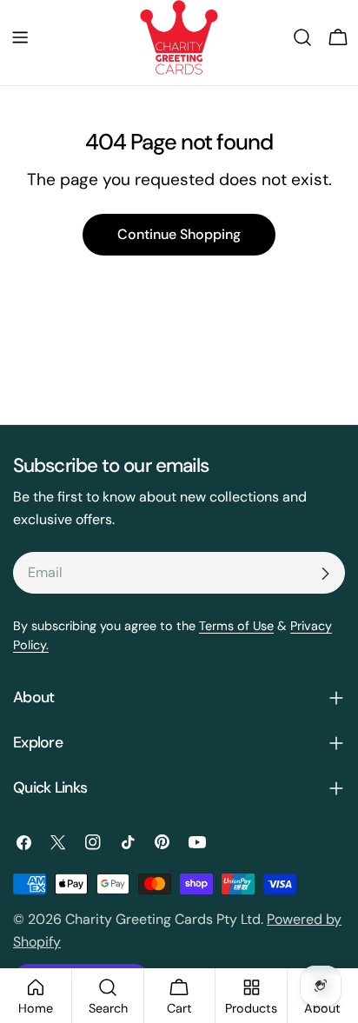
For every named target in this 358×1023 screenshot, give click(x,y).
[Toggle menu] (20, 37)
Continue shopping (179, 234)
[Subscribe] (325, 573)
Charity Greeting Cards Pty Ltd (163, 919)
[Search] (302, 37)
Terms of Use (236, 626)
